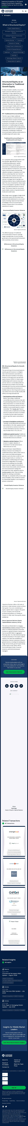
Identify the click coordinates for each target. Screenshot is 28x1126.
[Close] (26, 4)
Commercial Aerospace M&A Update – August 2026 (11, 974)
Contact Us (5, 1067)
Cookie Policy (12, 1100)
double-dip (16, 409)
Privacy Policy (5, 1100)
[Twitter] (11, 686)
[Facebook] (16, 686)
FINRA (20, 1116)
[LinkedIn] (6, 686)
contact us (5, 617)
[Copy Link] (21, 686)
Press (15, 1066)
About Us (5, 1060)
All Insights (7, 15)
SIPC (25, 1116)
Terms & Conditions (20, 1100)
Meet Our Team (18, 1064)
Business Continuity (6, 1103)
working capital (6, 472)
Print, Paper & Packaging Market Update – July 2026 (12, 1006)
